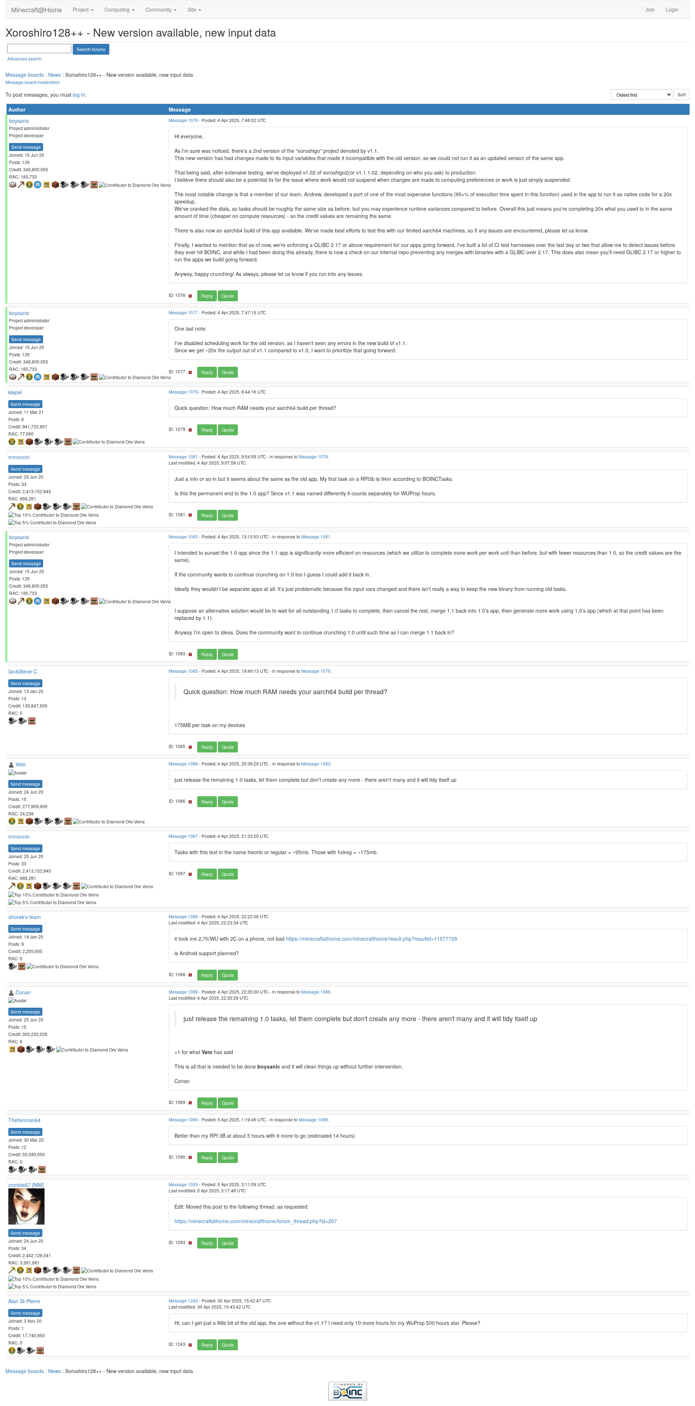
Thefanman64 (24, 1120)
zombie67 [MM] (26, 1184)
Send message (26, 147)
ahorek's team (24, 916)
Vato (21, 764)
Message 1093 (183, 1184)
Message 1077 (183, 312)
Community (159, 9)
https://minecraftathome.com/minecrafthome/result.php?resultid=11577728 (371, 938)
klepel (15, 392)
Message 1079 (183, 392)
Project (81, 9)
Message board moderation (32, 82)
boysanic (19, 120)
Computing (118, 9)
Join (650, 9)
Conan (23, 992)
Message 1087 (183, 836)
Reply (207, 296)
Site (193, 9)
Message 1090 (183, 1119)
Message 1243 (183, 1300)
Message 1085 (183, 671)
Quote (228, 296)
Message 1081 (183, 456)
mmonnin (19, 457)
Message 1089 (183, 992)
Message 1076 (183, 120)
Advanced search (24, 58)
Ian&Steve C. (23, 671)
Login (672, 9)
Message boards (24, 74)
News (54, 74)
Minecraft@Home (36, 9)
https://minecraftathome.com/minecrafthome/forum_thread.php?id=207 (255, 1221)
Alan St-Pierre (24, 1301)
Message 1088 (183, 916)
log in (79, 94)
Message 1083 (183, 536)
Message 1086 (183, 763)
